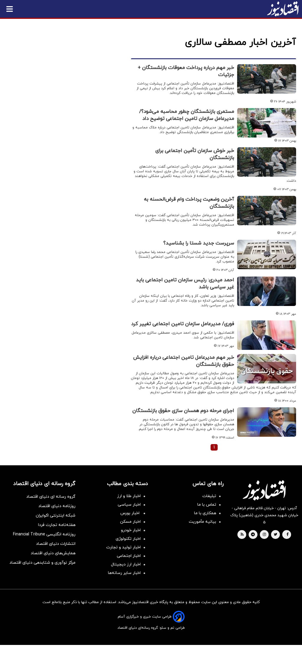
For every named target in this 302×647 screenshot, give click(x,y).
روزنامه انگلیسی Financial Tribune (44, 534)
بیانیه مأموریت (202, 521)
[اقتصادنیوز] (264, 490)
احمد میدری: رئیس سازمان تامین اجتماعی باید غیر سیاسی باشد (185, 284)
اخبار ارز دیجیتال (126, 564)
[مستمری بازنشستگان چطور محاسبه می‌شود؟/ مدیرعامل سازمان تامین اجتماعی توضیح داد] (266, 123)
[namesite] (283, 8)
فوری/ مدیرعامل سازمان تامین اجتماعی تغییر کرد (182, 323)
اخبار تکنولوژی (128, 539)
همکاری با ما (205, 513)
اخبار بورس (130, 513)
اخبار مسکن (130, 521)
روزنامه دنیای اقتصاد (57, 506)
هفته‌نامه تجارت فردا (57, 525)
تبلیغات (209, 496)
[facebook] (287, 534)
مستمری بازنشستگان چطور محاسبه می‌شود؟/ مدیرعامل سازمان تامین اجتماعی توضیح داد (186, 115)
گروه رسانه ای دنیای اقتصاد (51, 496)
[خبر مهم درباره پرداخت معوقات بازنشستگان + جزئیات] (266, 79)
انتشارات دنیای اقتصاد (56, 544)
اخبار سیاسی (129, 504)
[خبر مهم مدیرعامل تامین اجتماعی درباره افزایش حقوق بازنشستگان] (266, 368)
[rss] (242, 534)
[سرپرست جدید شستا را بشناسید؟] (266, 254)
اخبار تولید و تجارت (123, 547)
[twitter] (275, 534)
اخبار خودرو (131, 530)
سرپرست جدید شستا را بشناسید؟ (198, 243)
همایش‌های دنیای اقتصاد (53, 553)
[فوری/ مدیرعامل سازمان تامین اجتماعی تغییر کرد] (266, 335)
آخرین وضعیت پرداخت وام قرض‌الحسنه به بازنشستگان (189, 203)
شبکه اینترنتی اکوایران (56, 515)
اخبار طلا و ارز (129, 496)
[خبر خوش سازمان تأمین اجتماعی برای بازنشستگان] (266, 162)
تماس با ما (206, 504)
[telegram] (253, 534)
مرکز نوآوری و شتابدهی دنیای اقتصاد (42, 562)
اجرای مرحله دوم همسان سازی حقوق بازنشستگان (183, 410)
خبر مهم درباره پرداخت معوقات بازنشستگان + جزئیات (186, 71)
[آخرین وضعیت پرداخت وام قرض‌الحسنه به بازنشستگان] (266, 210)
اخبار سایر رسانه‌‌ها (124, 573)
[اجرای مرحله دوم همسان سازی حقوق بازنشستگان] (266, 422)
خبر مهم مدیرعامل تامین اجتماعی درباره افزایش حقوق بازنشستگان (183, 361)
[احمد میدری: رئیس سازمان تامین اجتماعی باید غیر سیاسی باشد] (266, 291)
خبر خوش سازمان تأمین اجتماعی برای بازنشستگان (194, 154)
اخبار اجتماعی (129, 556)
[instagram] (264, 534)
